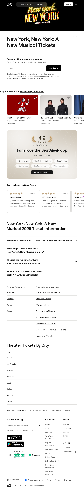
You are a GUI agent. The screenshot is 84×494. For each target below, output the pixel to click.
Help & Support (51, 457)
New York (10, 358)
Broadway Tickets (24, 410)
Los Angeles (11, 364)
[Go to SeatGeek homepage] (10, 4)
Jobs (47, 428)
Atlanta (10, 395)
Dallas (9, 389)
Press (47, 453)
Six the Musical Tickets (46, 317)
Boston (10, 370)
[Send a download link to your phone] (39, 425)
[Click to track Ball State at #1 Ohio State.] (35, 98)
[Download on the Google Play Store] (15, 444)
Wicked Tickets (42, 305)
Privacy (57, 480)
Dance (9, 305)
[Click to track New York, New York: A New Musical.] (75, 38)
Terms (49, 480)
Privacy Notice (12, 78)
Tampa (9, 401)
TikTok (65, 436)
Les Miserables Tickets (46, 323)
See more (32, 206)
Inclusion (48, 432)
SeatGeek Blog (51, 449)
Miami (9, 383)
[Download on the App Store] (14, 437)
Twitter (66, 424)
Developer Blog (69, 451)
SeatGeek (11, 410)
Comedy (10, 298)
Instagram (67, 432)
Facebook (67, 428)
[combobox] (31, 4)
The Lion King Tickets (45, 311)
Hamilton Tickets (43, 298)
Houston (10, 376)
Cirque (9, 311)
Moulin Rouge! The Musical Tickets (51, 330)
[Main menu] (76, 4)
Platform (66, 448)
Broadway (11, 292)
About (48, 424)
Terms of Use (38, 78)
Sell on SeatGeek (52, 461)
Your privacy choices (35, 480)
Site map (67, 480)
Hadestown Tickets (44, 336)
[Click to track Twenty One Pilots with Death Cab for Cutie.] (68, 98)
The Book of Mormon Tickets (49, 292)
